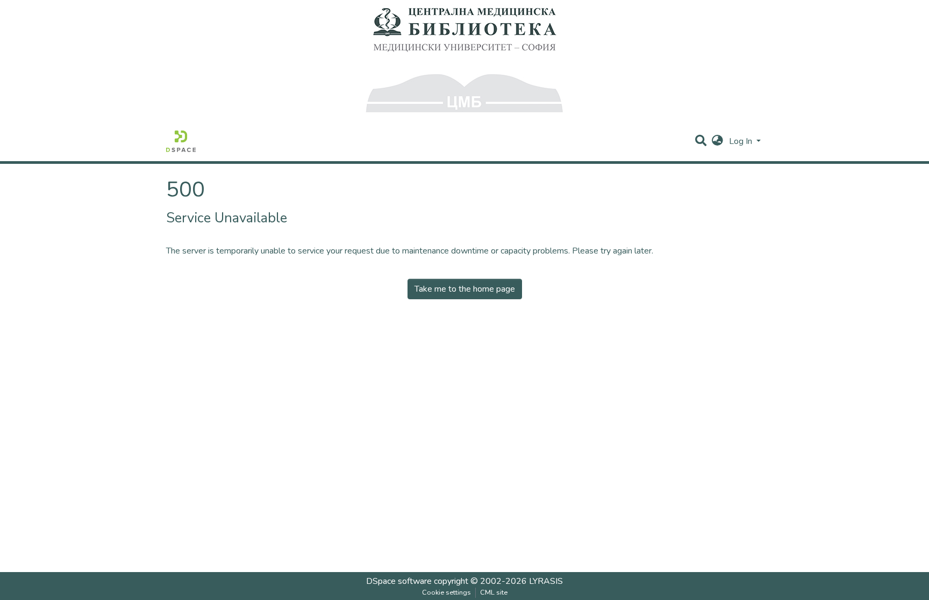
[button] (717, 141)
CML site (494, 592)
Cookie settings (446, 592)
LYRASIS (546, 581)
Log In (741, 141)
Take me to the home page (465, 289)
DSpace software (399, 581)
